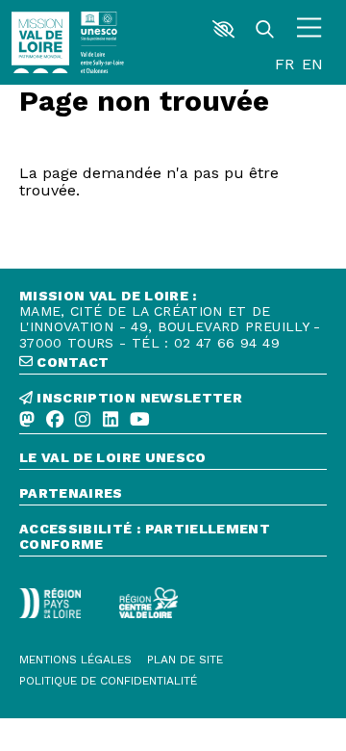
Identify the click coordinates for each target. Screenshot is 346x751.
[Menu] (309, 29)
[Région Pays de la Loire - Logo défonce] (50, 603)
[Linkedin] (110, 419)
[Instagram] (82, 419)
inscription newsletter (137, 397)
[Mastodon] (27, 419)
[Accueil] (40, 42)
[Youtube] (140, 419)
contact (71, 362)
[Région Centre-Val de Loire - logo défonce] (148, 602)
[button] (223, 29)
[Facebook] (54, 419)
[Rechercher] (265, 29)
